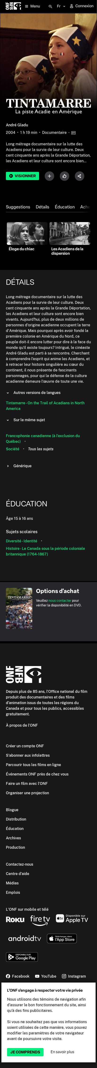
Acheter (88, 207)
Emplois (13, 892)
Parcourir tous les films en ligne (33, 765)
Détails (42, 207)
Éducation (65, 207)
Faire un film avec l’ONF (27, 783)
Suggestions (18, 207)
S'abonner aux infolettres (28, 755)
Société (12, 449)
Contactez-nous (19, 864)
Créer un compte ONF (25, 746)
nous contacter (59, 600)
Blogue (12, 810)
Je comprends (25, 1052)
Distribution (16, 819)
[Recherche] (50, 6)
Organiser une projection (27, 793)
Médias (12, 883)
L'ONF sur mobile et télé (27, 909)
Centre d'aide (17, 873)
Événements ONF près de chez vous (37, 774)
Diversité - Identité (21, 541)
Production (15, 847)
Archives (13, 838)
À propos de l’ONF (22, 725)
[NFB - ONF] (13, 6)
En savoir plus (62, 1052)
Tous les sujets (40, 449)
